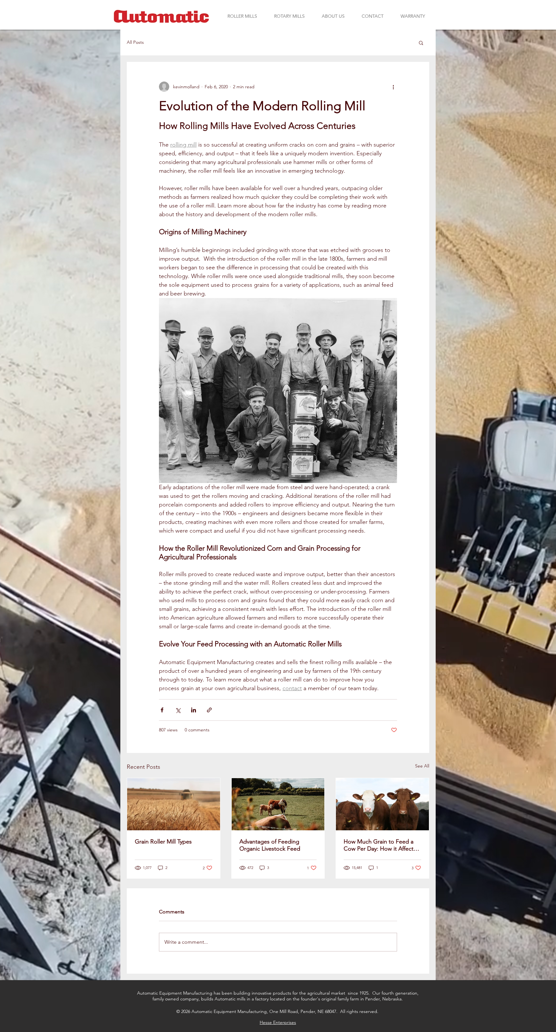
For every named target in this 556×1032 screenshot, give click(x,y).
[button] (242, 16)
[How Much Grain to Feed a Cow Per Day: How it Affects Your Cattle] (382, 804)
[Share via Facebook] (162, 710)
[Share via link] (209, 710)
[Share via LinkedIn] (193, 710)
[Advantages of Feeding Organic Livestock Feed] (278, 804)
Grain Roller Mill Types (163, 841)
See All (422, 766)
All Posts (135, 42)
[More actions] (393, 87)
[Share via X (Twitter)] (178, 710)
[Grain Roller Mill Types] (173, 804)
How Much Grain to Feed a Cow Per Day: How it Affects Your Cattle (380, 845)
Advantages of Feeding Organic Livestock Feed (269, 845)
